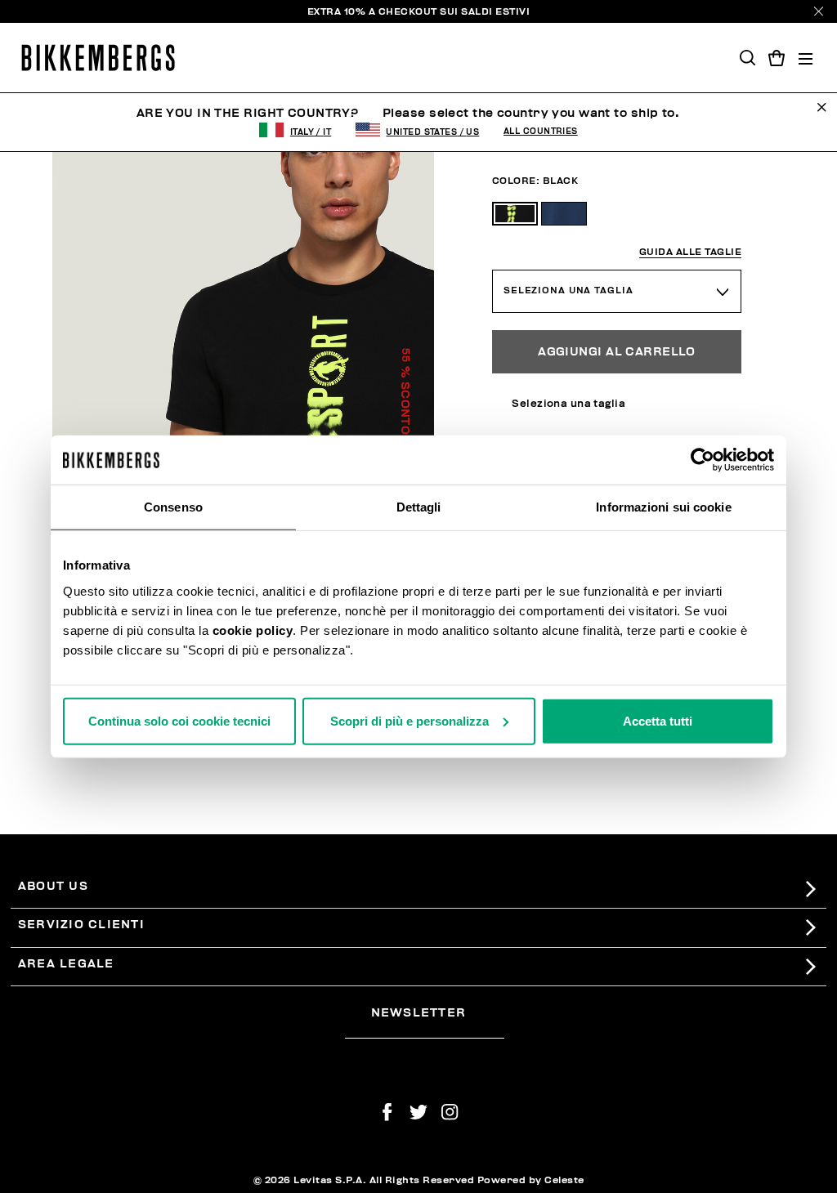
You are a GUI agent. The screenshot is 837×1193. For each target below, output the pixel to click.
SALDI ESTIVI (495, 11)
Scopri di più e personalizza (409, 720)
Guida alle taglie (690, 252)
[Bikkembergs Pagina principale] (98, 57)
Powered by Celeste (530, 1180)
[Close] (818, 11)
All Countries (541, 131)
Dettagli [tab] (418, 507)
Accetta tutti (657, 720)
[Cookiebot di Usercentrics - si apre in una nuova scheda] (702, 460)
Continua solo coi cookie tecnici (179, 720)
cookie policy (253, 630)
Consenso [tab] (173, 507)
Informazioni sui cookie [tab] (663, 507)
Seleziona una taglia (568, 290)
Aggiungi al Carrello (617, 352)
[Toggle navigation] (805, 57)
